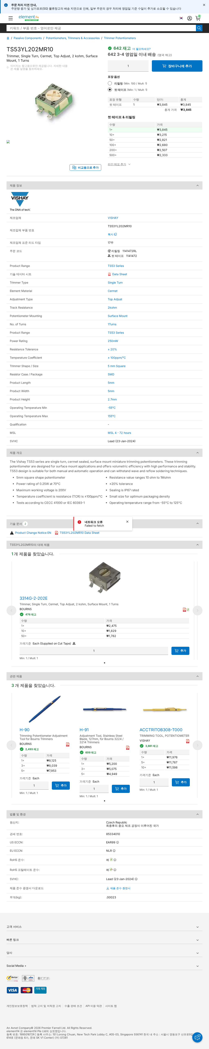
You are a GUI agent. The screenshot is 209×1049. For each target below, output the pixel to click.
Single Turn (115, 282)
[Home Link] (36, 18)
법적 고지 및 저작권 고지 (46, 1005)
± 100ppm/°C (117, 357)
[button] (10, 18)
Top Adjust (115, 299)
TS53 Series (116, 265)
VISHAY (113, 217)
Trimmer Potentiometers (120, 38)
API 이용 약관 (94, 1005)
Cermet (113, 291)
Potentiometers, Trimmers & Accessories (73, 38)
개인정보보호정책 (17, 1005)
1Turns (112, 324)
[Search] (199, 28)
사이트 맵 (111, 1005)
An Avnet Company (19, 1027)
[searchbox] (101, 28)
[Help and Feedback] (197, 1037)
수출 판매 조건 (73, 1005)
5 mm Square (117, 366)
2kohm (112, 307)
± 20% (112, 349)
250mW (113, 341)
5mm (111, 382)
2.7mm (112, 399)
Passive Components (28, 38)
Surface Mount (118, 316)
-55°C (112, 407)
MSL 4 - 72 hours (119, 432)
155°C (112, 416)
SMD (111, 374)
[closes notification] (204, 5)
